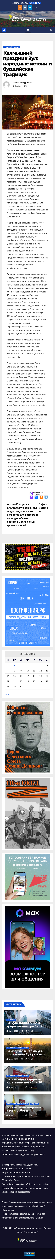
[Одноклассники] (41, 497)
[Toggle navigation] (28, 30)
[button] (51, 30)
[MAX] (31, 497)
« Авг (7, 694)
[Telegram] (46, 497)
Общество (11, 1019)
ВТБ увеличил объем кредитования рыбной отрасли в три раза (24, 1026)
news (30, 1031)
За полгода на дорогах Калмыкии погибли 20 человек (24, 1082)
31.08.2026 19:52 (16, 1059)
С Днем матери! (43, 506)
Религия (16, 47)
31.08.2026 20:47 (16, 1031)
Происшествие (22, 1047)
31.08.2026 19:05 (16, 1115)
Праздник (7, 47)
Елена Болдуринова (22, 82)
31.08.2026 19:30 (16, 1087)
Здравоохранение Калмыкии (17, 1104)
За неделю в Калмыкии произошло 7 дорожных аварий (25, 1054)
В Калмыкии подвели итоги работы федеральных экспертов (26, 1110)
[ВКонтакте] (36, 497)
